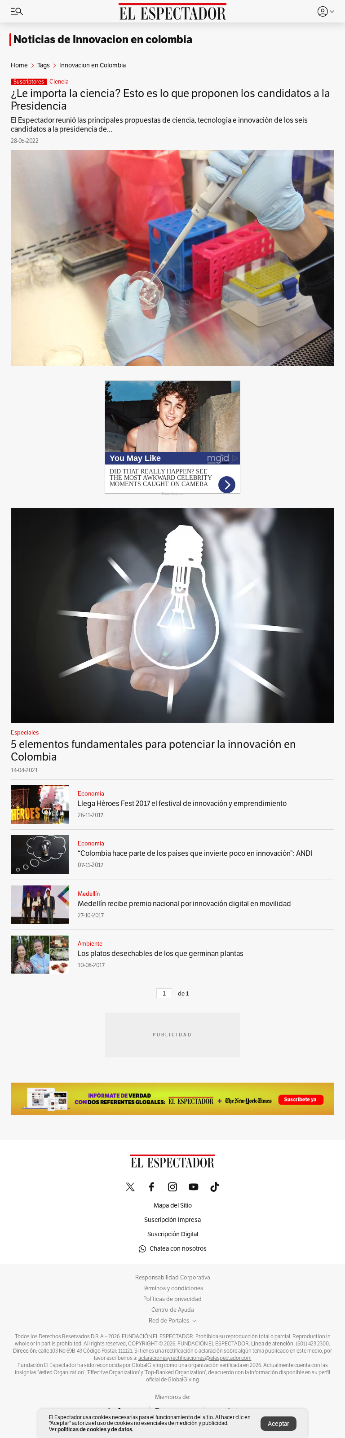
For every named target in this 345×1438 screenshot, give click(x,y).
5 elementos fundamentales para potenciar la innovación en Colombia (153, 751)
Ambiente (90, 943)
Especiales (25, 732)
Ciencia (59, 81)
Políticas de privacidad (172, 1299)
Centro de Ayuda (172, 1310)
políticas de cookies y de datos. (95, 1429)
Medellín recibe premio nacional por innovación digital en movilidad (184, 903)
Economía (91, 793)
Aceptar (278, 1424)
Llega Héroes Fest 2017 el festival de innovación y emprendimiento (182, 803)
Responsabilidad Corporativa (172, 1277)
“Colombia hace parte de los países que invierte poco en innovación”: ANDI (195, 853)
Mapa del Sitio (173, 1205)
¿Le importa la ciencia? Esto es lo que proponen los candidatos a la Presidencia (170, 100)
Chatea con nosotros (178, 1248)
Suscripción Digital (172, 1234)
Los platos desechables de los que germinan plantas (160, 953)
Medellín (89, 894)
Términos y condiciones (172, 1288)
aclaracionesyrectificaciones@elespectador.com (195, 1358)
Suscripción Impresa (172, 1220)
